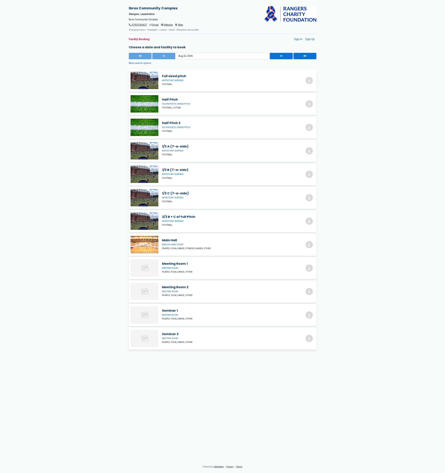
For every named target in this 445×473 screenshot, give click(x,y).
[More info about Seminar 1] (309, 315)
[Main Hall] (222, 244)
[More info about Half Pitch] (309, 104)
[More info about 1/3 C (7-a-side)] (309, 198)
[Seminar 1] (222, 315)
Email (155, 24)
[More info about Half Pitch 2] (309, 127)
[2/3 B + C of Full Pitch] (222, 221)
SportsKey (219, 467)
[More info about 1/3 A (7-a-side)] (309, 151)
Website (168, 24)
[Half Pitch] (222, 104)
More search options (140, 63)
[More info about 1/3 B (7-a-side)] (309, 174)
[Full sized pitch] (222, 80)
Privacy (229, 467)
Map (180, 24)
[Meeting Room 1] (222, 268)
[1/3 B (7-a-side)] (222, 174)
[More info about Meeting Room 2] (309, 291)
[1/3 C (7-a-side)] (222, 198)
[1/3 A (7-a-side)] (222, 151)
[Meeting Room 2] (222, 291)
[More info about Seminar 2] (309, 338)
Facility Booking (139, 39)
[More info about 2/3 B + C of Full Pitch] (309, 221)
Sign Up (310, 39)
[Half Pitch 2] (222, 127)
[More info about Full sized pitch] (309, 80)
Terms (239, 467)
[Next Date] (281, 56)
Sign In (298, 39)
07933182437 (139, 24)
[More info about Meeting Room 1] (309, 268)
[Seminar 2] (222, 338)
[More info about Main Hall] (309, 244)
